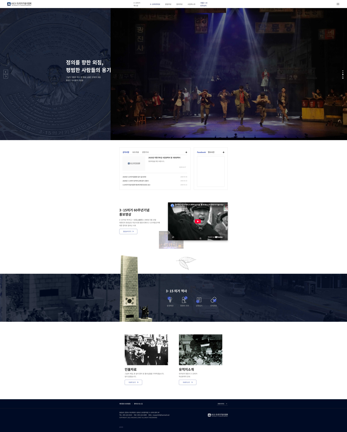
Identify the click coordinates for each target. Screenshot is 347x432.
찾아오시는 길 (138, 403)
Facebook (201, 152)
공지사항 (126, 152)
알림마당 (168, 4)
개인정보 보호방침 (124, 403)
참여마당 (179, 4)
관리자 (121, 427)
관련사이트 (221, 403)
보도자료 (135, 152)
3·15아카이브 (155, 4)
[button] (342, 70)
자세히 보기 (132, 382)
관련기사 (145, 152)
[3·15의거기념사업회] (19, 4)
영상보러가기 (127, 231)
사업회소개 (191, 4)
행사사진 (211, 152)
